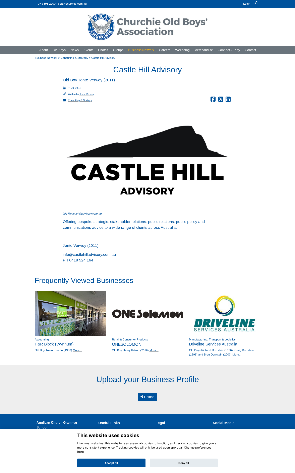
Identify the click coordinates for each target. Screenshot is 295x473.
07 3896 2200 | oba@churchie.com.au (62, 3)
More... (77, 350)
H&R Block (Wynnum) (54, 344)
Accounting (42, 339)
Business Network (46, 57)
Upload (149, 397)
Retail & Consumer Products (130, 339)
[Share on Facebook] (213, 100)
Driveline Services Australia (213, 344)
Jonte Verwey (86, 94)
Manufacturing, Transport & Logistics (212, 339)
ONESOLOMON (126, 344)
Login (246, 3)
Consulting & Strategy (74, 57)
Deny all (183, 463)
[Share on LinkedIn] (228, 100)
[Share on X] (220, 100)
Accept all (111, 463)
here (80, 452)
